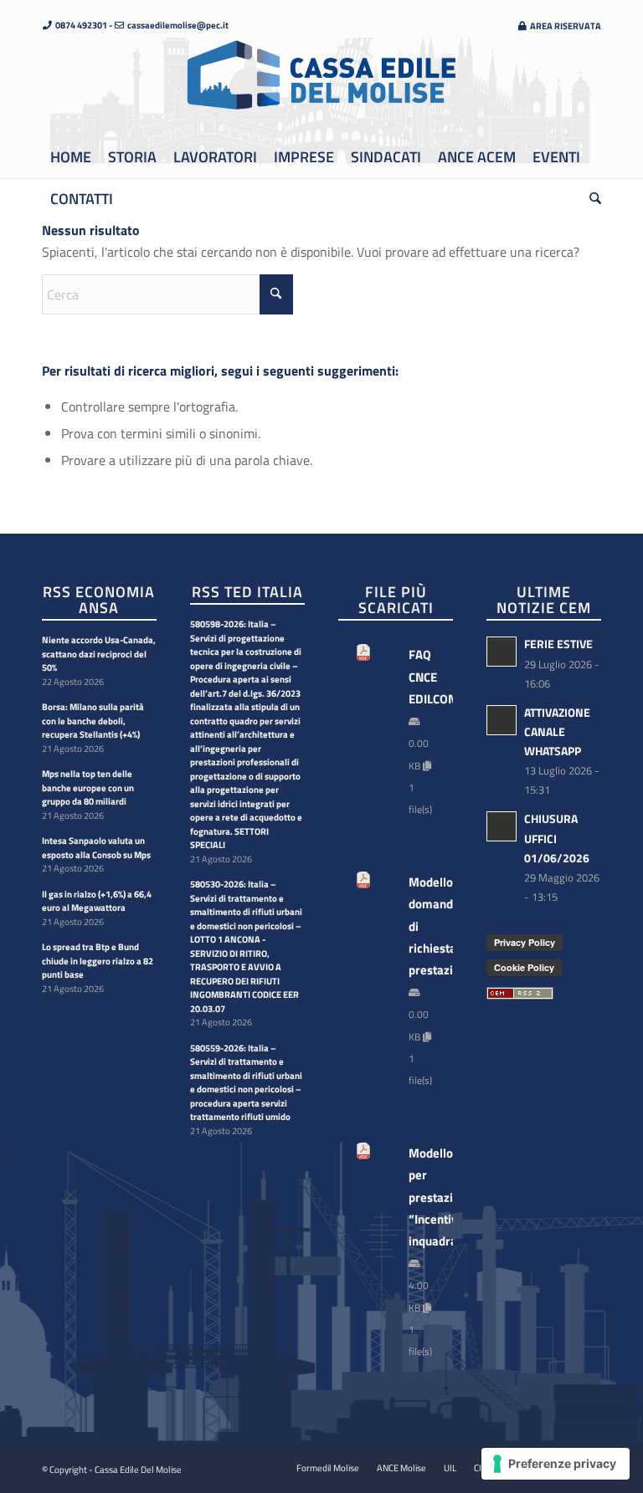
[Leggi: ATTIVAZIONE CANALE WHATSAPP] (501, 720)
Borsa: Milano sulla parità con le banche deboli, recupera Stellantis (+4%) (93, 720)
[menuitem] (554, 25)
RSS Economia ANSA (99, 600)
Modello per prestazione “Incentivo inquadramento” (422, 1197)
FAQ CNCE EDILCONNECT (422, 676)
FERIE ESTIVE (558, 644)
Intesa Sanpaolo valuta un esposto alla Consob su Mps (96, 848)
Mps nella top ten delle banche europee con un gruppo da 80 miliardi (88, 787)
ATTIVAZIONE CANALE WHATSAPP (557, 731)
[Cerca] (591, 199)
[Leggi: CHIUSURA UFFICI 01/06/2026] (501, 826)
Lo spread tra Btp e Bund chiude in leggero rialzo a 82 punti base (97, 960)
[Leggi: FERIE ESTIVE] (501, 652)
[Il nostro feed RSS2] (519, 994)
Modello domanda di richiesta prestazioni (422, 926)
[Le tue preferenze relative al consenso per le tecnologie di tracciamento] (555, 1464)
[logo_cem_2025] (321, 87)
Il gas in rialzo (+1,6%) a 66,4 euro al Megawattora (97, 901)
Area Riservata (564, 26)
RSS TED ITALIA (247, 592)
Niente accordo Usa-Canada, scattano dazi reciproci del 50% (99, 653)
